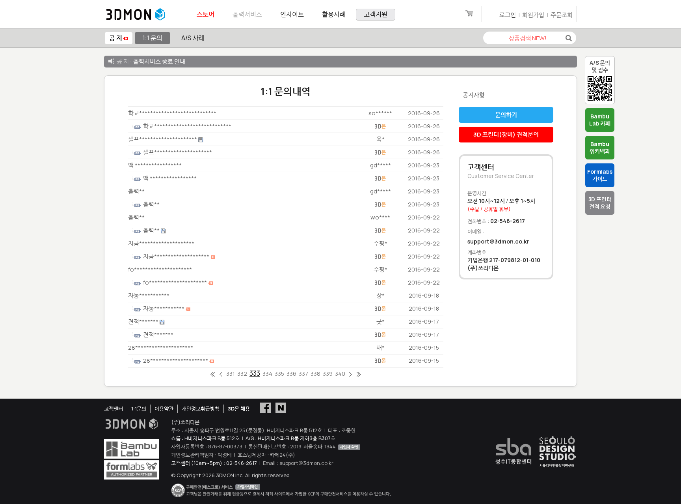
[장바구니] (469, 14)
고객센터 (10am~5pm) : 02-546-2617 (214, 463)
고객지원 (375, 14)
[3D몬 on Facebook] (265, 407)
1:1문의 (138, 408)
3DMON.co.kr (135, 14)
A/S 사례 (193, 38)
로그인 (507, 15)
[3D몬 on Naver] (280, 407)
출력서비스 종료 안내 (159, 61)
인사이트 (292, 14)
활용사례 (334, 14)
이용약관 (163, 408)
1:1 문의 (152, 38)
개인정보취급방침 (201, 408)
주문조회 (562, 15)
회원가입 (533, 15)
